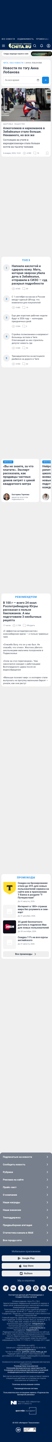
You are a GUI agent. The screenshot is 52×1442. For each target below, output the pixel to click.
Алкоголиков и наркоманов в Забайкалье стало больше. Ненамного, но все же (24, 131)
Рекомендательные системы (26, 1388)
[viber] (28, 1288)
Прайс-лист (10, 1187)
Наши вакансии (12, 1209)
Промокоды (42, 39)
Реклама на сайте (13, 1179)
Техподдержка (12, 1217)
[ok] (21, 1288)
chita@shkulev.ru (38, 1324)
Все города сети (12, 1240)
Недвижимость (25, 39)
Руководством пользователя (26, 1366)
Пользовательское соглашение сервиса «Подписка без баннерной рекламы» (26, 1394)
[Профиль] (48, 46)
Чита (5, 63)
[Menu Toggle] (3, 46)
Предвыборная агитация (17, 1225)
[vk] (13, 1288)
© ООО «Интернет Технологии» (26, 1423)
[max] (36, 1288)
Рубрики (8, 1172)
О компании (10, 1194)
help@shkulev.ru (32, 1330)
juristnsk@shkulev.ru (37, 1328)
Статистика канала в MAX (18, 1232)
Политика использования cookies (26, 1384)
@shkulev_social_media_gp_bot (34, 1352)
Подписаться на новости (17, 1156)
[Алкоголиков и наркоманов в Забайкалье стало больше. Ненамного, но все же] (26, 104)
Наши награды (11, 1202)
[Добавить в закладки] (47, 153)
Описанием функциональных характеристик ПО (26, 1368)
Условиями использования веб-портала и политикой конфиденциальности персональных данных (26, 1371)
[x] (43, 1288)
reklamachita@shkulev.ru (26, 1350)
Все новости (8, 39)
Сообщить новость (14, 1164)
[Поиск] (34, 46)
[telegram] (6, 1288)
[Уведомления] (41, 46)
